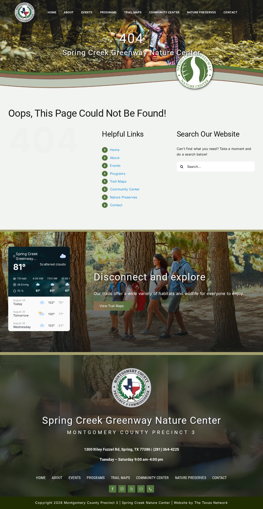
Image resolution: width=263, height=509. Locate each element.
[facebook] (112, 489)
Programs (117, 174)
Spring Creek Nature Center (146, 503)
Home (114, 150)
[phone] (150, 489)
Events (115, 166)
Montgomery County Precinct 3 (91, 503)
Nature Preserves (123, 197)
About (114, 158)
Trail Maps (118, 181)
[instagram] (122, 489)
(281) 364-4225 (166, 449)
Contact (116, 205)
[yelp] (131, 489)
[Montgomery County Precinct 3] (24, 4)
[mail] (141, 489)
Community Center (125, 189)
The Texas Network (211, 503)
